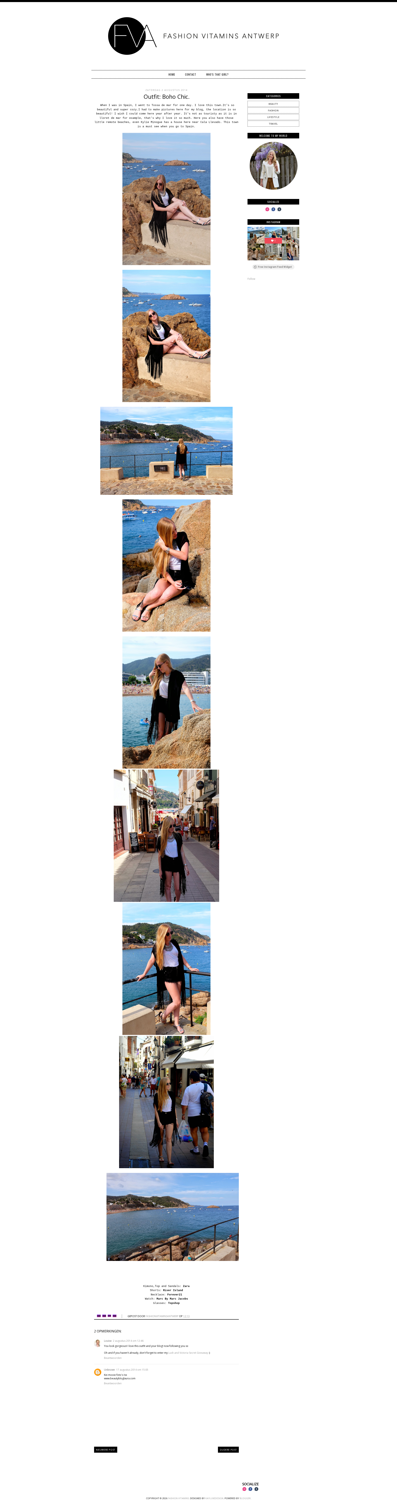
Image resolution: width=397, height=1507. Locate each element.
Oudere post (228, 1449)
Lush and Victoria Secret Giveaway (188, 1353)
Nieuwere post (105, 1449)
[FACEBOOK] (273, 211)
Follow (251, 279)
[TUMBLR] (279, 211)
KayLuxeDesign (214, 1498)
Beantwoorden (113, 1358)
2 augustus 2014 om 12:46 (128, 1341)
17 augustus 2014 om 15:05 (132, 1369)
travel (273, 123)
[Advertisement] (273, 313)
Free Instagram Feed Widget (275, 266)
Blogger (245, 1498)
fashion (273, 110)
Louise (108, 1341)
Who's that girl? (217, 74)
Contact (190, 74)
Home (172, 74)
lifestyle (273, 117)
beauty (273, 103)
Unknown (109, 1369)
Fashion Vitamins (178, 1498)
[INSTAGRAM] (267, 211)
